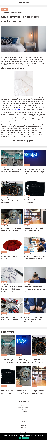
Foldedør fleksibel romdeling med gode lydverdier (34, 229)
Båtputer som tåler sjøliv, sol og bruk (11, 257)
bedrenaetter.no (17, 109)
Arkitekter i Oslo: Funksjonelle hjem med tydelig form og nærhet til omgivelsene (11, 289)
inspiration (4, 9)
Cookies (23, 430)
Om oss (23, 427)
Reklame (23, 425)
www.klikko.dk (25, 414)
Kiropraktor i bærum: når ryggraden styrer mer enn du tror (34, 289)
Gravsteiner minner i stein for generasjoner (34, 201)
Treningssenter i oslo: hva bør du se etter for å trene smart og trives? (11, 171)
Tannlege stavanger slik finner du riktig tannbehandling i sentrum (35, 258)
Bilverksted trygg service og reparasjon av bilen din (11, 229)
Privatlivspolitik (25, 438)
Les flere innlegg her (23, 140)
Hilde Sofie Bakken (17, 12)
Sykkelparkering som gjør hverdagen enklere (10, 201)
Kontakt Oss (23, 432)
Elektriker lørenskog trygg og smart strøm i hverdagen (11, 318)
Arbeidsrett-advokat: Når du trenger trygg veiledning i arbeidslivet (34, 319)
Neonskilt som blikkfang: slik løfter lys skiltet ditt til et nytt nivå (34, 171)
